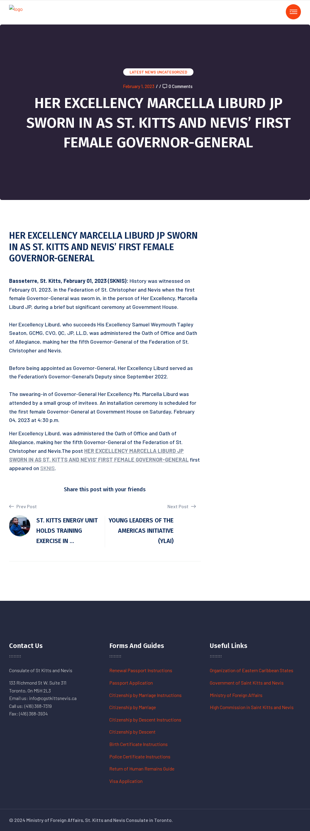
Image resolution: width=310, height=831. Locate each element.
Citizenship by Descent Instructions (145, 719)
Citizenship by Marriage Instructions (145, 695)
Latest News (143, 72)
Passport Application (131, 682)
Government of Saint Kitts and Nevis (247, 682)
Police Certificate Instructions (139, 756)
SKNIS (47, 468)
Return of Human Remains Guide (141, 768)
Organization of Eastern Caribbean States (251, 670)
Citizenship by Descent (132, 731)
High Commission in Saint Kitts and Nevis (252, 707)
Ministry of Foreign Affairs (236, 695)
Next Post (178, 506)
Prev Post (26, 506)
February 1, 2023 (138, 86)
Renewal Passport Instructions (140, 670)
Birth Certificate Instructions (138, 744)
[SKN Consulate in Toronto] (16, 12)
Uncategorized (172, 72)
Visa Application (126, 781)
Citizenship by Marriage (132, 707)
